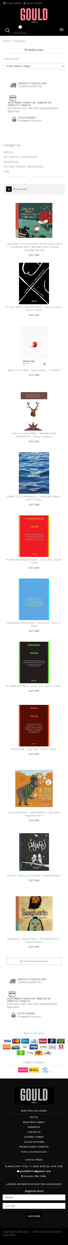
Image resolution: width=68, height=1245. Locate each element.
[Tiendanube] (10, 1240)
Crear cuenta (13, 3)
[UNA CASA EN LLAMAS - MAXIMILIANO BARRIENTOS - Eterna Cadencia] (34, 410)
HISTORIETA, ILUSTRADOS (20, 157)
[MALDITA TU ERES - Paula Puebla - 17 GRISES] (34, 346)
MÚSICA (8, 152)
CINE (6, 171)
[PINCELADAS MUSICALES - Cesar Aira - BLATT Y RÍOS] (34, 599)
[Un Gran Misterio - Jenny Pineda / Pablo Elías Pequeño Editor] (34, 788)
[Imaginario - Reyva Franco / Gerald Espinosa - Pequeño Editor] (34, 913)
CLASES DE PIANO (34, 1142)
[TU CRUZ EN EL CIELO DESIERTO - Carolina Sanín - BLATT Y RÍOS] (34, 283)
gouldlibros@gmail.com (35, 1171)
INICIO (34, 1117)
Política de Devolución (34, 1152)
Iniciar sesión (34, 3)
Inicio (6, 41)
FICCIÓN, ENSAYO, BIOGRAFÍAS (23, 166)
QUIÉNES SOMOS (34, 1137)
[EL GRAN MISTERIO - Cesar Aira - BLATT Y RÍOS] (34, 662)
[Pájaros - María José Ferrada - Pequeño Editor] (34, 852)
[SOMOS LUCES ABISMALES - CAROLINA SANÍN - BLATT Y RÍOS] (34, 473)
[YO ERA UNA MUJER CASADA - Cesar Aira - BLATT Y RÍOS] (34, 536)
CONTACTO (34, 1132)
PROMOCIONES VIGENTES (34, 1146)
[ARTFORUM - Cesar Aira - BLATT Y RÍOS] (34, 725)
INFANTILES (11, 161)
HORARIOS (34, 1127)
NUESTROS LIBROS (34, 1122)
